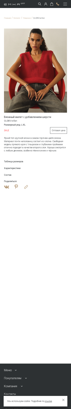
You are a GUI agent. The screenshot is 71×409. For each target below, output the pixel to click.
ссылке (48, 401)
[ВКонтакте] (6, 187)
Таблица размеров (13, 161)
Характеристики (12, 168)
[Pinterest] (16, 187)
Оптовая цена (58, 130)
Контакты (10, 393)
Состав (7, 175)
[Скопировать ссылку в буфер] (26, 187)
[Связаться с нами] (57, 4)
